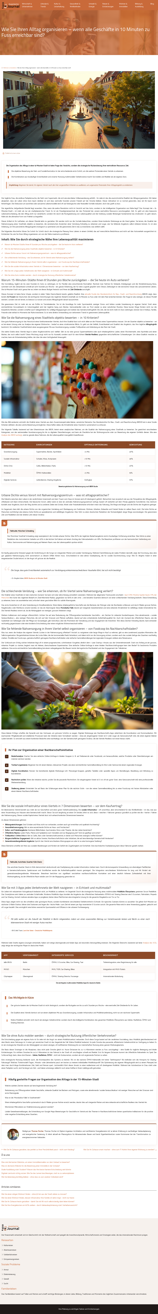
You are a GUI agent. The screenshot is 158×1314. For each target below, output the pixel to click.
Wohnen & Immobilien (123, 5)
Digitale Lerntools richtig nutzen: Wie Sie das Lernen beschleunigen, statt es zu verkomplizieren (37, 1173)
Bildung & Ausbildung (139, 5)
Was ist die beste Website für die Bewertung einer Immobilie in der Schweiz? (30, 1166)
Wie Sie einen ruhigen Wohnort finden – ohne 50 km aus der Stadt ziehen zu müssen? (34, 1194)
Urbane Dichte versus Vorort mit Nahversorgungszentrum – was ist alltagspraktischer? (38, 253)
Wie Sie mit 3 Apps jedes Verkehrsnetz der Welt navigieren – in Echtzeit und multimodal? (38, 271)
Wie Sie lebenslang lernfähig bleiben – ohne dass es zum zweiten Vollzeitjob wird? (32, 1177)
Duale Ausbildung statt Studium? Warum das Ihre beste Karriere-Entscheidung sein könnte (36, 1169)
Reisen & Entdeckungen (107, 5)
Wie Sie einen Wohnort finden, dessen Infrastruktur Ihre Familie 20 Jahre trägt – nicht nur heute (37, 1197)
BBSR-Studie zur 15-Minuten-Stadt (35, 578)
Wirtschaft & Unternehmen (27, 5)
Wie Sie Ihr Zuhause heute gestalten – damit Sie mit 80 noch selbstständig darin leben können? (37, 1201)
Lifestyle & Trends (44, 5)
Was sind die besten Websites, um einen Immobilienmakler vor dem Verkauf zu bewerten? (35, 1162)
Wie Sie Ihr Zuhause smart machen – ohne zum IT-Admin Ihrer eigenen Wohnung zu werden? (119, 1149)
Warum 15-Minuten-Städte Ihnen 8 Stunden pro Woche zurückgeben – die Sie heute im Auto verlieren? (44, 244)
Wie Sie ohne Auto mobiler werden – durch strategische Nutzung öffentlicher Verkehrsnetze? (40, 275)
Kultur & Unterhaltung (59, 5)
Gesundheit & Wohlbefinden (75, 5)
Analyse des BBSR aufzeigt (11, 435)
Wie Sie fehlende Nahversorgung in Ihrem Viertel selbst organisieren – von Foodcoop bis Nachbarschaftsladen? (47, 262)
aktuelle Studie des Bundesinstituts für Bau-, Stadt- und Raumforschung (113, 294)
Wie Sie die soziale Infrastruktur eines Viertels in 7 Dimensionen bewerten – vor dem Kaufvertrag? (42, 266)
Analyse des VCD (149, 942)
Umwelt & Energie (92, 5)
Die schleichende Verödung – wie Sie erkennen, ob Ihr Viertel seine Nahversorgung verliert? (39, 257)
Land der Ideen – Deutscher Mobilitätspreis (37, 930)
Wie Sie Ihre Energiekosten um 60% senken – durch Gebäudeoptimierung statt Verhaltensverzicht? (39, 1205)
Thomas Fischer (37, 1131)
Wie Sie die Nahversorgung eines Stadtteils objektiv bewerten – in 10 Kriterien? (35, 249)
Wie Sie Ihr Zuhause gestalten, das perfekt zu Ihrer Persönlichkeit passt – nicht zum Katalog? (39, 1149)
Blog (152, 3)
